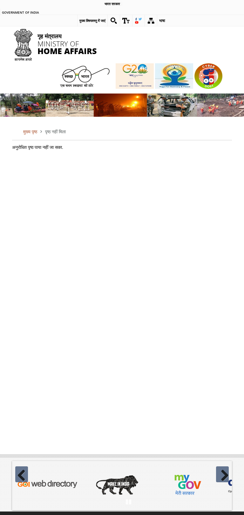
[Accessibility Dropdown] (126, 20)
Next (222, 474)
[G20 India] (135, 76)
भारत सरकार (112, 4)
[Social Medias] (138, 20)
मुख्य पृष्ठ (30, 132)
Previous (21, 474)
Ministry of (67, 43)
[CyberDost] (208, 76)
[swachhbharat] (84, 76)
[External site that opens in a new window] (47, 485)
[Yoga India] (174, 76)
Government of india (20, 13)
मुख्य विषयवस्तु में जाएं (92, 20)
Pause (128, 501)
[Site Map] (151, 20)
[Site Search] (114, 20)
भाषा (162, 20)
